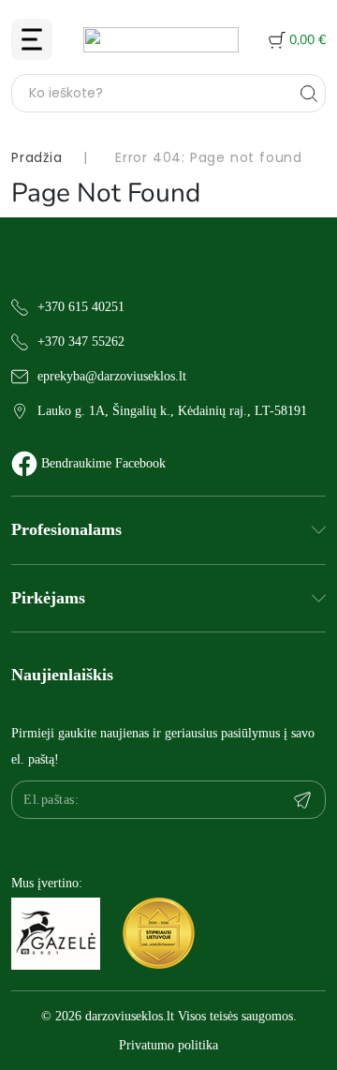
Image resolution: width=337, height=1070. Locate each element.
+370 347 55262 (81, 341)
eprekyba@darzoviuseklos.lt (111, 376)
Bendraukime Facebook (103, 463)
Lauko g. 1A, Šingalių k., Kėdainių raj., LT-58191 (172, 411)
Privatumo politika (168, 1045)
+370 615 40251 (81, 307)
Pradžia (37, 157)
